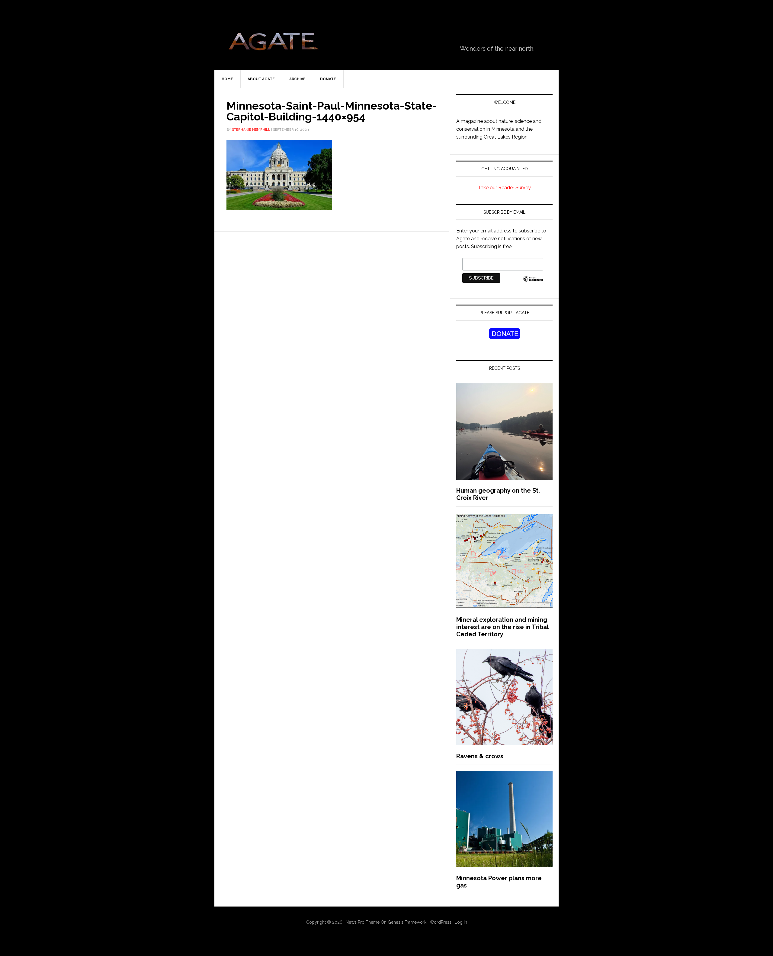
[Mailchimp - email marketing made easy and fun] (533, 282)
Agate (273, 43)
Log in (461, 922)
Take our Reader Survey (504, 187)
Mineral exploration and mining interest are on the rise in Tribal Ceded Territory (502, 627)
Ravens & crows (479, 756)
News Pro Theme (363, 922)
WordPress (440, 922)
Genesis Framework (407, 922)
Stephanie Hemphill (251, 129)
